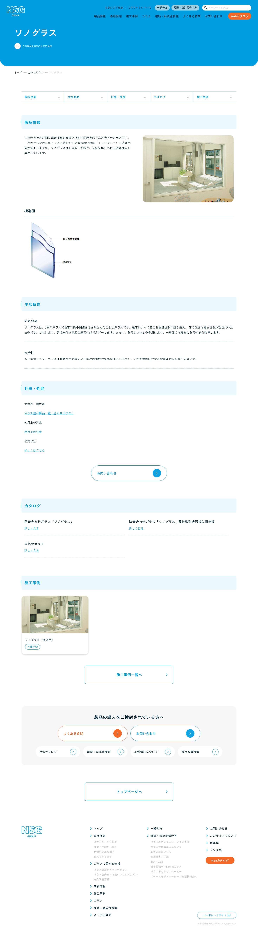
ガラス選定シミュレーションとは (170, 841)
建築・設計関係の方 (185, 7)
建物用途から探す (104, 851)
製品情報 (100, 16)
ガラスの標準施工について (166, 846)
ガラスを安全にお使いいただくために (116, 874)
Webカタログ (240, 16)
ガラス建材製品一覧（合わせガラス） (49, 413)
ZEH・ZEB (157, 861)
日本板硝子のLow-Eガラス (166, 866)
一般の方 (162, 7)
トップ (98, 828)
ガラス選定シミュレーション (110, 869)
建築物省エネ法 (160, 856)
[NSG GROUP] (16, 12)
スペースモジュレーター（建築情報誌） (174, 876)
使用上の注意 (33, 432)
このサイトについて (139, 7)
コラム (146, 16)
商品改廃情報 (101, 879)
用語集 (214, 843)
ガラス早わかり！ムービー (166, 871)
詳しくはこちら (34, 450)
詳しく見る (31, 528)
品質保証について (161, 851)
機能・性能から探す (105, 846)
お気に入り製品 (114, 7)
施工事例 (132, 16)
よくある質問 (192, 16)
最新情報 (116, 16)
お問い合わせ (214, 16)
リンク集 (216, 850)
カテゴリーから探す (105, 841)
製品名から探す (103, 856)
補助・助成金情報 (167, 16)
